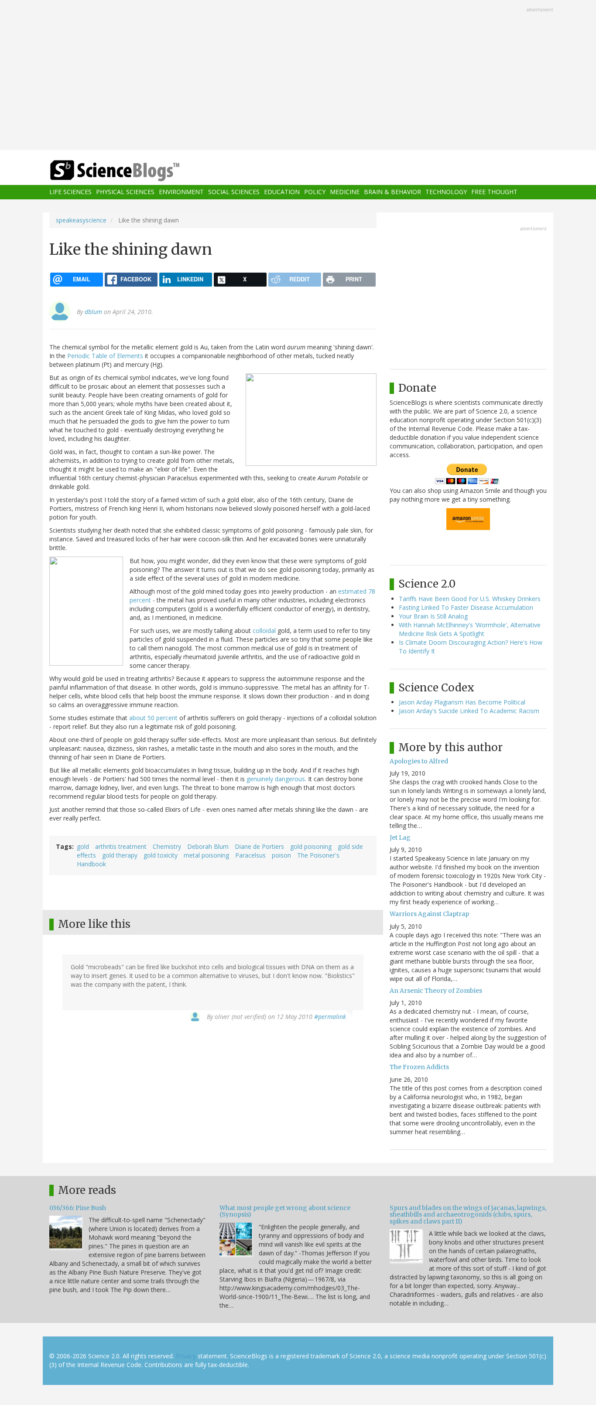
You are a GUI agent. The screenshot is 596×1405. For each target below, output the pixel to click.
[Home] (132, 170)
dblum (93, 312)
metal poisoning (206, 855)
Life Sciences (70, 192)
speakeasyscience (81, 220)
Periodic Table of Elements (105, 356)
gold (83, 846)
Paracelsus (250, 855)
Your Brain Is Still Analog (433, 616)
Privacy (186, 1356)
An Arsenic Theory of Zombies (436, 991)
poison (281, 855)
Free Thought (494, 192)
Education (282, 192)
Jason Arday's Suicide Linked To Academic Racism (469, 711)
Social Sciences (234, 192)
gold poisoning (311, 846)
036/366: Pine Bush (77, 1208)
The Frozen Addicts (419, 1067)
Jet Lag (400, 837)
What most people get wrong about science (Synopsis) (284, 1211)
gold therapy (119, 855)
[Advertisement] (298, 76)
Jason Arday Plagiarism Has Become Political (462, 702)
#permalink (330, 1016)
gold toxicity (161, 855)
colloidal (264, 630)
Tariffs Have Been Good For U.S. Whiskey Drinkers (470, 599)
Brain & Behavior (392, 192)
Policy (314, 192)
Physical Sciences (125, 192)
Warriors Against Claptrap (429, 914)
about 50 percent (153, 718)
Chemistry (167, 846)
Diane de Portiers (259, 846)
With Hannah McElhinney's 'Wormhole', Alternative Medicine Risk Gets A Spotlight (470, 629)
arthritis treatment (121, 846)
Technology (446, 192)
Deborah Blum (208, 846)
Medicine (345, 192)
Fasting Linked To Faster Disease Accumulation (466, 607)
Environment (181, 192)
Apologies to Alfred (419, 761)
